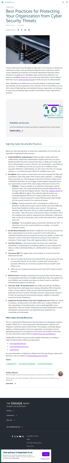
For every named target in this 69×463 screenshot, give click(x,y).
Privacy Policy (30, 446)
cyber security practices (26, 80)
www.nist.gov (14, 350)
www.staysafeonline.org (18, 344)
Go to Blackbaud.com (13, 427)
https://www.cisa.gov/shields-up (44, 334)
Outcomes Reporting (45, 364)
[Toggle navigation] (66, 2)
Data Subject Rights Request (34, 442)
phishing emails (54, 191)
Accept (46, 454)
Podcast (9, 410)
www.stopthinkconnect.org (19, 347)
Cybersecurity (11, 364)
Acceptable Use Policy (32, 436)
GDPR (28, 439)
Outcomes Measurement (27, 364)
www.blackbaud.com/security (37, 356)
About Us (9, 420)
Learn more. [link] (16, 458)
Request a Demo (15, 130)
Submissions (10, 415)
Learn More (9, 383)
